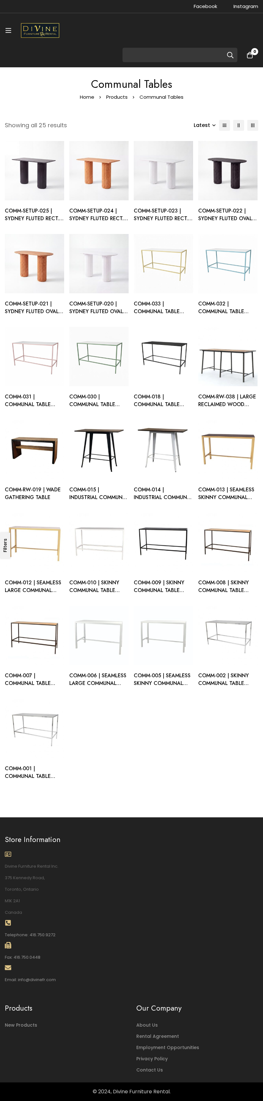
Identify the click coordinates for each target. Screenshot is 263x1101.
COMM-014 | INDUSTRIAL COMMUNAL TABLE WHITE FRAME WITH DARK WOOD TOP (163, 501)
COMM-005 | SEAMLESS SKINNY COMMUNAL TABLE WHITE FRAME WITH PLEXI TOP (162, 687)
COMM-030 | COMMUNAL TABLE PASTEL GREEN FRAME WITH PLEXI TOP (96, 408)
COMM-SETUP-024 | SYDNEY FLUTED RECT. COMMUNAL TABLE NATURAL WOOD (96, 222)
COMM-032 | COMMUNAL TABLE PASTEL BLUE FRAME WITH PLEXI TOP (222, 315)
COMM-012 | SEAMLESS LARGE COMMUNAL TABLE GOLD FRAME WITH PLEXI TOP (33, 594)
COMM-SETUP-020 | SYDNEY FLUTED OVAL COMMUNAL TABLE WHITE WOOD (96, 315)
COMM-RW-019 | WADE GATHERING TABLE (33, 493)
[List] (224, 125)
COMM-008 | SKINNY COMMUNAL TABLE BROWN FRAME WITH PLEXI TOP (224, 594)
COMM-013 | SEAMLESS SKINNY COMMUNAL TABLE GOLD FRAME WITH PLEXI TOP (226, 501)
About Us (147, 1025)
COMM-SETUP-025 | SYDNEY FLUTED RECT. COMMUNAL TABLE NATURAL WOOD (32, 222)
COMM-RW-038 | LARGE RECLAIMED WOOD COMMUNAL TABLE (227, 404)
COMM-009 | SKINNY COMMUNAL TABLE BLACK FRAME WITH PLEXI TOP (159, 594)
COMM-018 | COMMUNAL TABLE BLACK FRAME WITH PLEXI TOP (158, 408)
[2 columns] (238, 125)
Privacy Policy (152, 1058)
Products (117, 97)
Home (87, 97)
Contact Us (149, 1070)
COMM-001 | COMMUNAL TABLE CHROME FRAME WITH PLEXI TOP (32, 780)
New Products (21, 1025)
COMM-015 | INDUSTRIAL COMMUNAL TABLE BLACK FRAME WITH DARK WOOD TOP (99, 501)
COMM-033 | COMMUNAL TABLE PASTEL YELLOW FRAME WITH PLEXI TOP (162, 315)
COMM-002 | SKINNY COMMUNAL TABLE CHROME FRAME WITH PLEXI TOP (225, 687)
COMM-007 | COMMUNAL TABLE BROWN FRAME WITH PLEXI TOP (30, 687)
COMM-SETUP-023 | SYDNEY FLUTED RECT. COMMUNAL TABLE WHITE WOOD (161, 222)
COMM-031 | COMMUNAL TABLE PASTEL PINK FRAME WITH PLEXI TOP (29, 408)
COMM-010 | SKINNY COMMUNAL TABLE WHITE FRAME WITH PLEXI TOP (94, 594)
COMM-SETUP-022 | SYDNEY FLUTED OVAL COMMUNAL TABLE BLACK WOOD (225, 222)
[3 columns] (252, 125)
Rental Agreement (157, 1036)
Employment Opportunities (167, 1047)
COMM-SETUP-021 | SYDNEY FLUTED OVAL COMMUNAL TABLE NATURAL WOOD (32, 315)
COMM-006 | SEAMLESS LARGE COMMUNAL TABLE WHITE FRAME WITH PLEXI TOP (97, 687)
